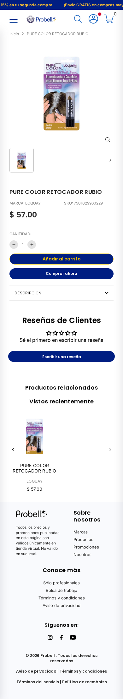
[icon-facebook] (61, 637)
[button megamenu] (13, 19)
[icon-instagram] (50, 637)
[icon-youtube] (73, 637)
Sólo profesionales (61, 582)
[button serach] (78, 19)
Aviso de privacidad (61, 605)
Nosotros (82, 554)
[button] (110, 160)
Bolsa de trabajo (61, 590)
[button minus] (13, 244)
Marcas (80, 531)
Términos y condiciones (61, 597)
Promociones (86, 546)
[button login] (93, 19)
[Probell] (42, 18)
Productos (83, 539)
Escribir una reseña (61, 356)
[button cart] (109, 19)
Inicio (14, 33)
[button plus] (31, 244)
